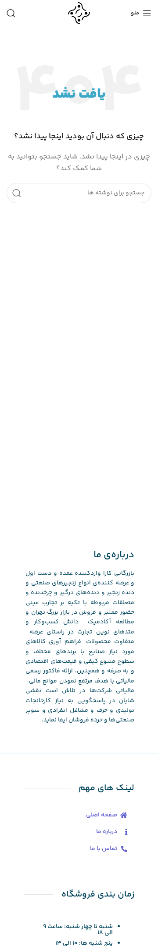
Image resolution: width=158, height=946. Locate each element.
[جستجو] (11, 13)
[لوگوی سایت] (79, 13)
